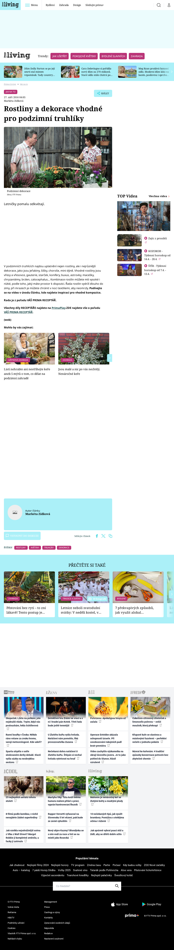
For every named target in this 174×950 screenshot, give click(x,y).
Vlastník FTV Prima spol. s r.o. (22, 933)
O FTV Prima (14, 902)
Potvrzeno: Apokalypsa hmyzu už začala (108, 720)
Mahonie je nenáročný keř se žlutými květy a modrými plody (106, 799)
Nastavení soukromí (53, 938)
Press (47, 907)
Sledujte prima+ (94, 5)
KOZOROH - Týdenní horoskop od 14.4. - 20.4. (157, 255)
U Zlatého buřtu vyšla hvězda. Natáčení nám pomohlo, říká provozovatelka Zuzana (64, 738)
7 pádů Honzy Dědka (43, 870)
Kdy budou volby (132, 865)
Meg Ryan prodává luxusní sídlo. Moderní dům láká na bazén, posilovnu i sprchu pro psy (153, 73)
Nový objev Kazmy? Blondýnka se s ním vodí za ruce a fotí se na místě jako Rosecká (66, 834)
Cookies (11, 928)
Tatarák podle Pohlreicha (104, 870)
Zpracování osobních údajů (57, 923)
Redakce (48, 933)
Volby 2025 (64, 870)
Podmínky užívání (16, 923)
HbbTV (11, 917)
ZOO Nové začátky (154, 865)
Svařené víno (80, 870)
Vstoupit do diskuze (24, 535)
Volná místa (13, 907)
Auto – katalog (21, 870)
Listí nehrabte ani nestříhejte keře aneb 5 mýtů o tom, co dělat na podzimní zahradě (27, 373)
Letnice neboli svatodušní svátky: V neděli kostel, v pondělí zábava (80, 610)
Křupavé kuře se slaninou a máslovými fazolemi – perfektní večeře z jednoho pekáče (149, 738)
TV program (77, 865)
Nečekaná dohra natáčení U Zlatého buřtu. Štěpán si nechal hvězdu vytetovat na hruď (65, 755)
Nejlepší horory (59, 865)
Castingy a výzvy (52, 912)
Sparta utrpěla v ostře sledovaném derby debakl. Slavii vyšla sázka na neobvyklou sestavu (23, 757)
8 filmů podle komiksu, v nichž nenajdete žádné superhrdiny (22, 816)
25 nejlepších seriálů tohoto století (21, 799)
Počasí (116, 865)
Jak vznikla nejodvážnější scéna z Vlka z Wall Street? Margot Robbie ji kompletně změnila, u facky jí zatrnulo (23, 836)
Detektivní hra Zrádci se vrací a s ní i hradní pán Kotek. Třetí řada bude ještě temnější (65, 722)
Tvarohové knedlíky (78, 875)
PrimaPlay (58, 308)
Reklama (12, 912)
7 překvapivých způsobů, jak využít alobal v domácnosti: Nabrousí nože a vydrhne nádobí (134, 610)
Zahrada (64, 5)
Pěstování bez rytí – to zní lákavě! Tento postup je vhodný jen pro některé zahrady (26, 610)
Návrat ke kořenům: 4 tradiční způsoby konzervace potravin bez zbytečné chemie (150, 755)
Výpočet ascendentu (52, 875)
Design (77, 5)
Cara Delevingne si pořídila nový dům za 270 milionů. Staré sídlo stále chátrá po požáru (96, 73)
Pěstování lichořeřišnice (147, 870)
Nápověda (49, 928)
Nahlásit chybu (15, 938)
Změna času (94, 865)
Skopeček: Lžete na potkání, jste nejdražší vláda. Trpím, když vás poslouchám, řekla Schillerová (23, 722)
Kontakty (48, 917)
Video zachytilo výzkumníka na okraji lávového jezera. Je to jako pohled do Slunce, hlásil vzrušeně (108, 757)
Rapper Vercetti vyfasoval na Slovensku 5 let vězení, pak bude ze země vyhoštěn (65, 818)
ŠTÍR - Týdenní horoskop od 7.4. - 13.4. (155, 270)
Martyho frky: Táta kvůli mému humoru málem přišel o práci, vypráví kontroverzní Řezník (64, 801)
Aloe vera (126, 870)
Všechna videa (158, 196)
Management (50, 902)
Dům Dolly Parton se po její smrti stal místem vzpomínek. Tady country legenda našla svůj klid (39, 73)
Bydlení (50, 5)
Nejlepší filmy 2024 (38, 865)
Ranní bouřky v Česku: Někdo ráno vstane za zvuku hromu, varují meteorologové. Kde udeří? (24, 738)
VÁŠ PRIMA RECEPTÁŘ (18, 312)
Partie (106, 865)
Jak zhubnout (16, 865)
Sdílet (103, 94)
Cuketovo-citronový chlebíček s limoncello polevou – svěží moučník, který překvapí (149, 722)
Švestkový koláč (123, 875)
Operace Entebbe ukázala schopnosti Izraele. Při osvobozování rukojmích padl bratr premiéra (106, 740)
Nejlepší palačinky (101, 875)
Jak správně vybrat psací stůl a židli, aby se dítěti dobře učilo (106, 832)
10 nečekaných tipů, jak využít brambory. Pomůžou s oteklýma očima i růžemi (107, 818)
